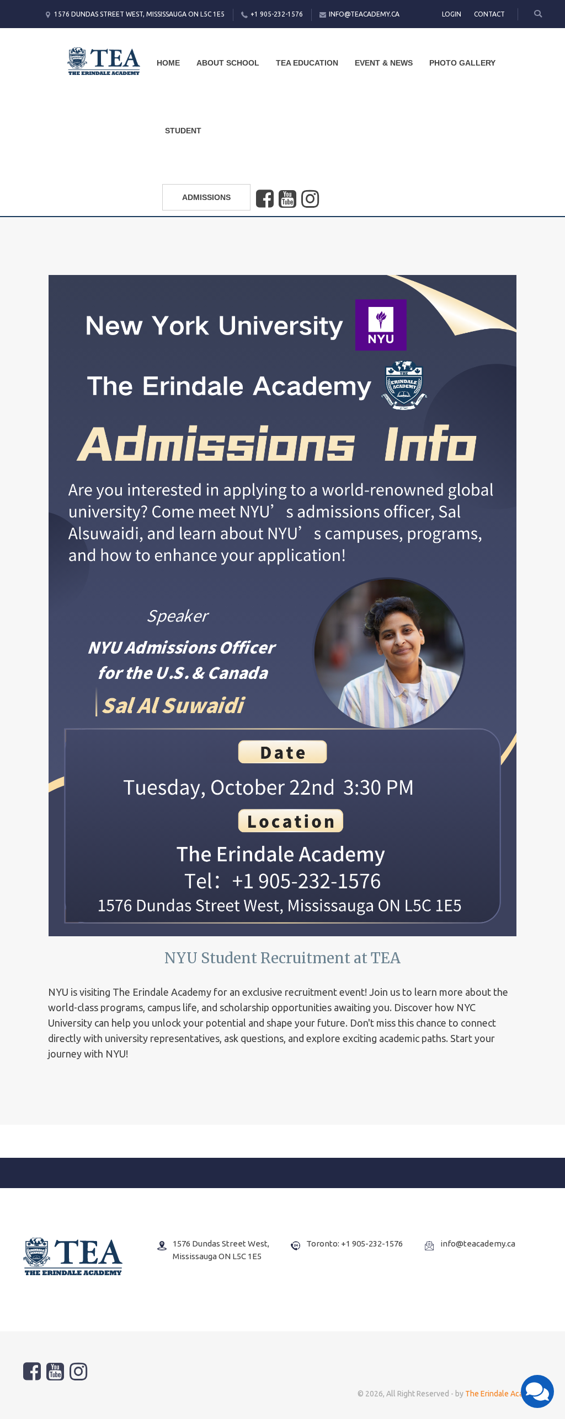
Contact (489, 14)
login (451, 14)
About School (227, 62)
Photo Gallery (462, 62)
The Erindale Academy (503, 1393)
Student (183, 130)
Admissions (206, 197)
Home (168, 62)
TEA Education (307, 62)
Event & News (384, 62)
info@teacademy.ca (364, 14)
